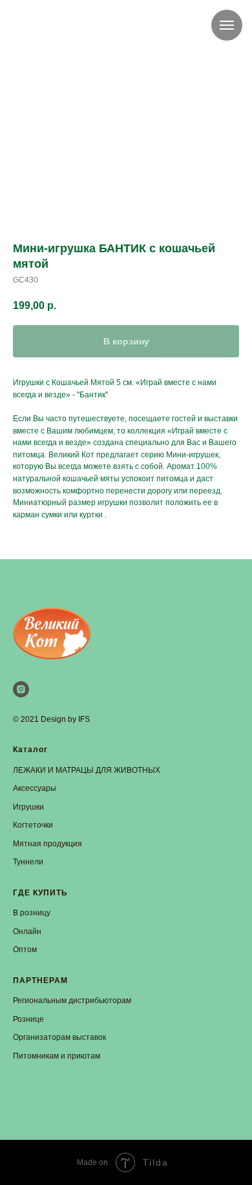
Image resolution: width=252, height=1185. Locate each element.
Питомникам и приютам (56, 1056)
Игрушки (28, 807)
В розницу (31, 912)
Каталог (30, 749)
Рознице (28, 1019)
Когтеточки (33, 825)
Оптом (25, 949)
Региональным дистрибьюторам (72, 1000)
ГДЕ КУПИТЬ (40, 892)
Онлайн (27, 931)
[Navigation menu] (227, 25)
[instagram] (21, 689)
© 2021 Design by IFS (51, 719)
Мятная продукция (47, 843)
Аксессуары (34, 788)
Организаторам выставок (59, 1037)
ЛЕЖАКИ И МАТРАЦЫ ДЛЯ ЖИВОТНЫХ (86, 770)
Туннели (28, 861)
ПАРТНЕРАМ (40, 980)
